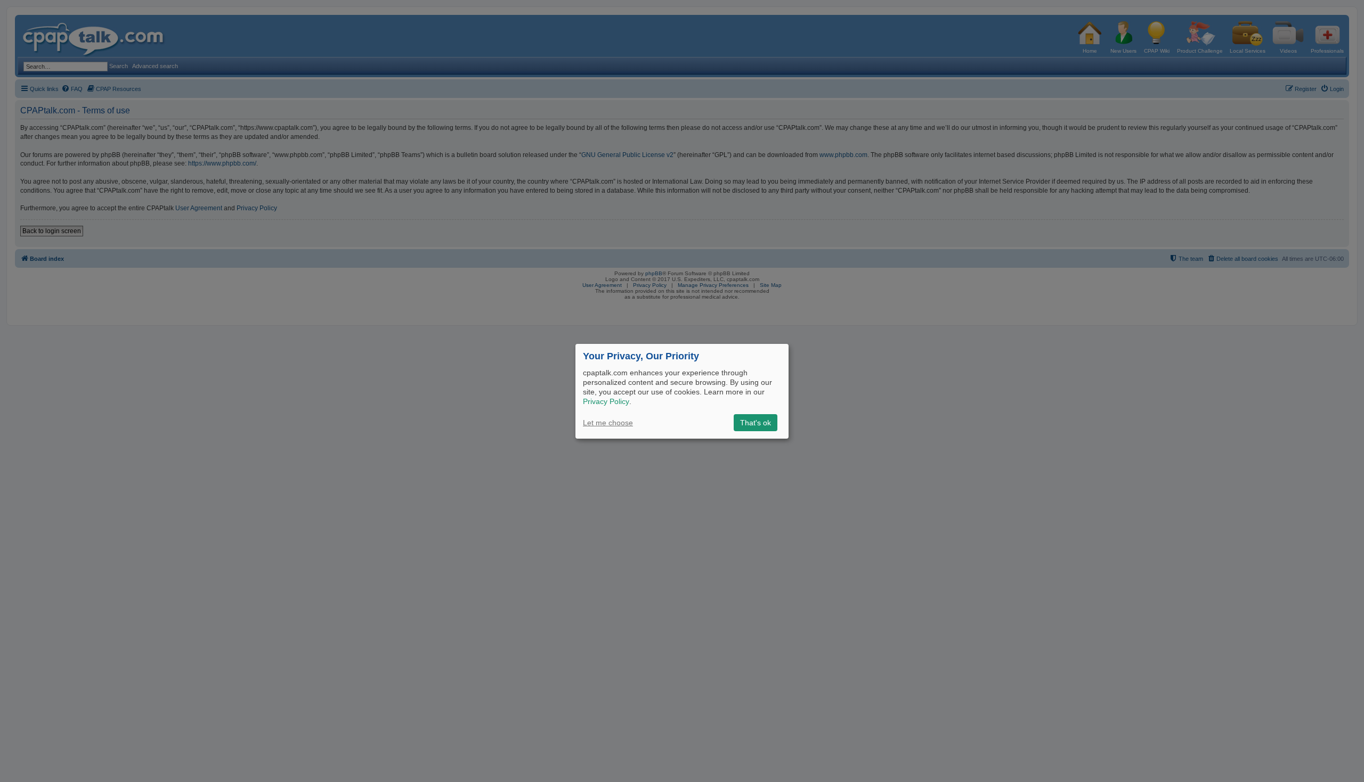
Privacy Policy (606, 401)
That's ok (755, 422)
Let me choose (608, 422)
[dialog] (682, 390)
